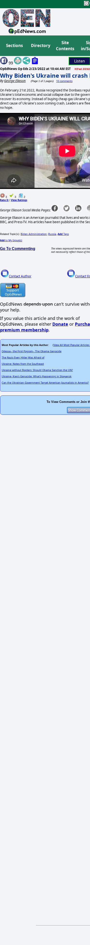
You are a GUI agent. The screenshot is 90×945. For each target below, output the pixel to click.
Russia (52, 234)
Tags (63, 234)
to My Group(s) (11, 240)
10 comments (64, 81)
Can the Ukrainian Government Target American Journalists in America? (45, 382)
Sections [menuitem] (14, 45)
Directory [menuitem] (40, 45)
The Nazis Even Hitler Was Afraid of (23, 357)
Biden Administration (34, 234)
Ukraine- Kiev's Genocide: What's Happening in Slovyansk (37, 376)
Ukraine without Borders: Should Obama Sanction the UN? (37, 370)
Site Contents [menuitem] (65, 46)
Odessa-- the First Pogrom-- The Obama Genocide (31, 351)
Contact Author (20, 276)
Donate (60, 324)
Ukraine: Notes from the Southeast (23, 364)
